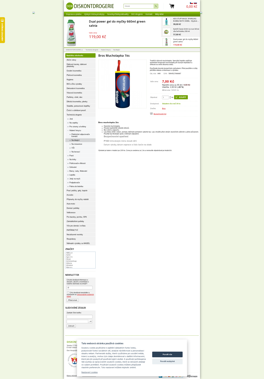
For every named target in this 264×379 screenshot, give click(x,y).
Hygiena (70, 80)
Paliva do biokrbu (76, 186)
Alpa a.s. (69, 267)
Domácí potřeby (73, 208)
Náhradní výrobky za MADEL (78, 243)
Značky (69, 249)
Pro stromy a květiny (77, 127)
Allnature (69, 265)
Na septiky (73, 123)
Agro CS (69, 257)
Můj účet (159, 14)
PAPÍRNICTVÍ (72, 230)
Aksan (68, 259)
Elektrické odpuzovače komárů (81, 135)
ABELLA (69, 253)
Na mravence (77, 144)
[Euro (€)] (195, 3)
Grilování (73, 167)
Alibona (69, 263)
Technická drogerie (92, 50)
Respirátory (71, 239)
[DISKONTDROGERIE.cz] (90, 6)
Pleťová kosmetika (74, 75)
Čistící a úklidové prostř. (76, 110)
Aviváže (70, 195)
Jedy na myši (74, 179)
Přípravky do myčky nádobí (78, 199)
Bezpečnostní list (160, 114)
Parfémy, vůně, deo (74, 97)
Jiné (71, 119)
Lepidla (72, 175)
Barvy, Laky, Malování (78, 171)
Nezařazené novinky (75, 235)
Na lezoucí (76, 152)
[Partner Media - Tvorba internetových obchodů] (192, 376)
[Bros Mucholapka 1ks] (122, 84)
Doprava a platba (73, 14)
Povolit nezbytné (167, 361)
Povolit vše (167, 354)
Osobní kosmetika (74, 71)
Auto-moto (71, 204)
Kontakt (148, 14)
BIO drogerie (137, 14)
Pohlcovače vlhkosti (77, 163)
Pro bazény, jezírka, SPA (77, 217)
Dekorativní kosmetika (76, 88)
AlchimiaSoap (71, 261)
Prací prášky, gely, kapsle (77, 191)
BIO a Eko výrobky (74, 84)
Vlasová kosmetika (74, 93)
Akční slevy (71, 60)
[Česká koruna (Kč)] (191, 3)
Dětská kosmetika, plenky (77, 102)
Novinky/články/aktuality (118, 14)
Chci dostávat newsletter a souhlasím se (80, 294)
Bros (164, 108)
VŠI (73, 148)
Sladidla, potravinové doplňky (78, 106)
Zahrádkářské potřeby (75, 221)
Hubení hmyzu (106, 50)
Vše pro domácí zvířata (76, 226)
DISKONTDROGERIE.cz (74, 50)
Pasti (71, 156)
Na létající (116, 50)
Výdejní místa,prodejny (94, 14)
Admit (68, 255)
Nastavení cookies (89, 372)
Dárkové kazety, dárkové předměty (76, 65)
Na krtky (72, 159)
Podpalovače (74, 183)
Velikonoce (71, 213)
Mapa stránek (72, 376)
